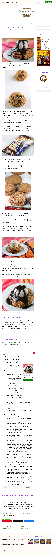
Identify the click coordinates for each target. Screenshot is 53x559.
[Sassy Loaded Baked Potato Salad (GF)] (42, 541)
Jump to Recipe (6, 36)
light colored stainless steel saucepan (17, 320)
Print (28, 379)
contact (3, 508)
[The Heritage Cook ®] (26, 17)
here (19, 549)
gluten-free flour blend (10, 342)
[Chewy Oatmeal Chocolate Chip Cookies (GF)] (48, 541)
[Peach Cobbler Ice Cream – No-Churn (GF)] (30, 541)
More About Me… (13, 545)
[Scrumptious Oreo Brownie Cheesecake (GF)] (36, 541)
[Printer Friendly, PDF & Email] (6, 519)
